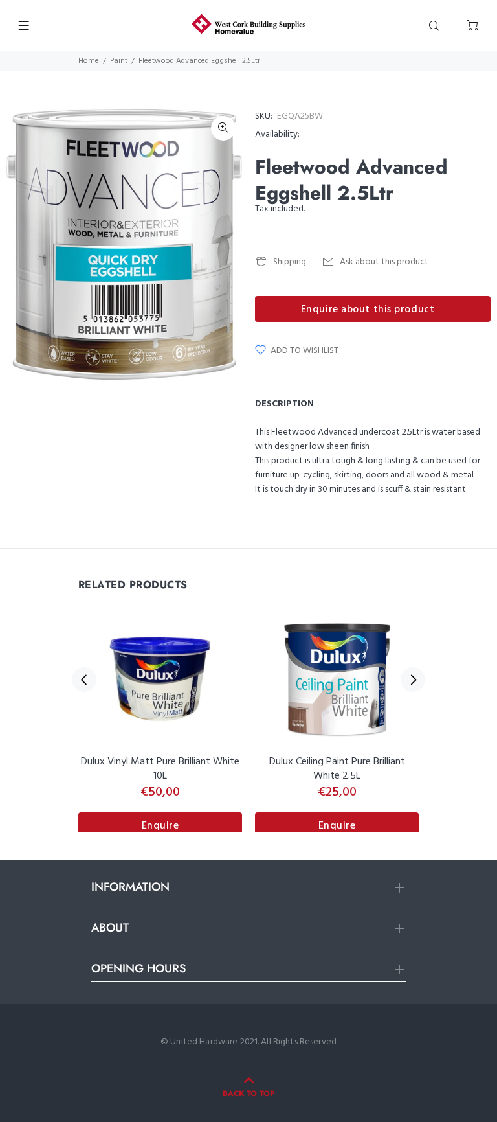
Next (413, 679)
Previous (84, 679)
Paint (118, 60)
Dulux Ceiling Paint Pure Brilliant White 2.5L (337, 768)
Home (88, 60)
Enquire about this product (368, 309)
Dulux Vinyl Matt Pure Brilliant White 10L (160, 768)
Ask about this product (384, 262)
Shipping (289, 262)
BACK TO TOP (248, 1093)
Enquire (160, 826)
